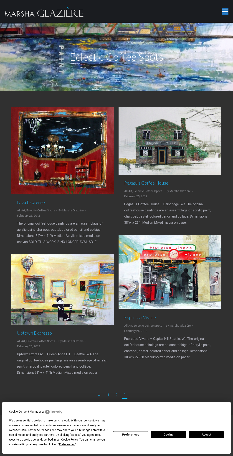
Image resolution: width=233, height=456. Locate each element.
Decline (169, 434)
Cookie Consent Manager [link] (25, 411)
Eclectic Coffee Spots (40, 210)
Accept (206, 434)
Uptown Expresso (34, 333)
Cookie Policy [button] (69, 439)
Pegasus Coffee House (146, 182)
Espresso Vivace (140, 317)
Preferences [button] (67, 444)
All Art (21, 210)
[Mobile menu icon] (225, 11)
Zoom (57, 150)
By (71, 210)
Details (69, 150)
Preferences (130, 434)
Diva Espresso (31, 202)
